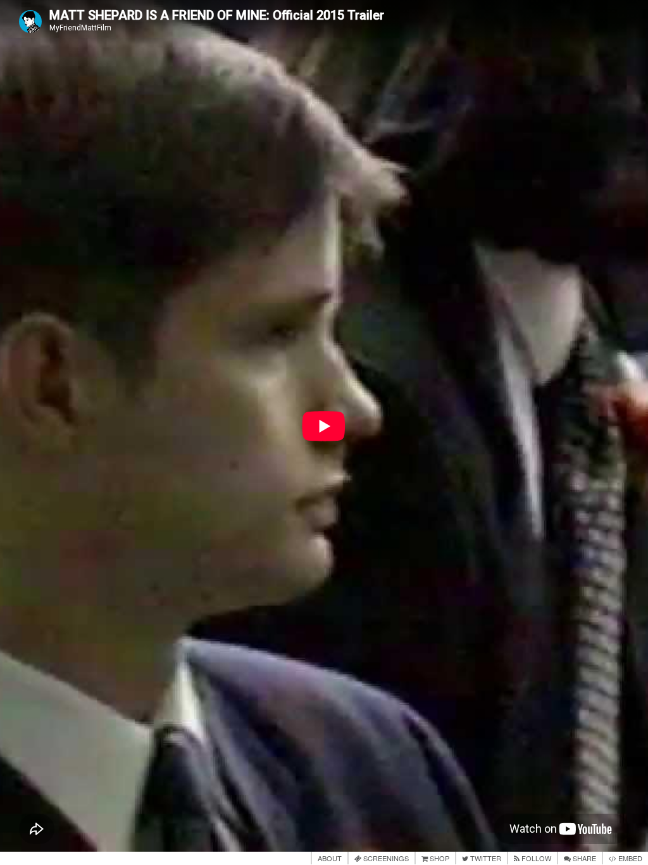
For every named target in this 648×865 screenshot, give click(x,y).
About (330, 858)
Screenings (385, 858)
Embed (629, 858)
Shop (438, 858)
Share (583, 858)
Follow (535, 858)
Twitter (484, 858)
